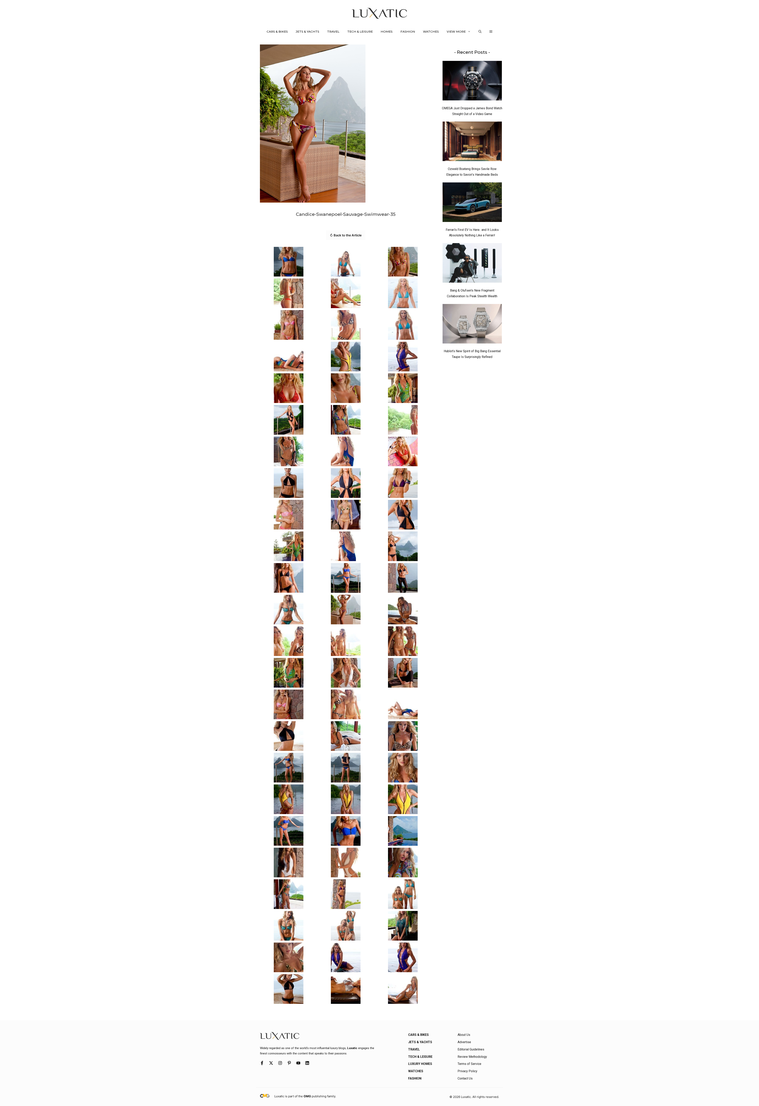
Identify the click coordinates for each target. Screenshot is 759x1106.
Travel (333, 31)
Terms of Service (469, 1064)
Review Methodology (472, 1057)
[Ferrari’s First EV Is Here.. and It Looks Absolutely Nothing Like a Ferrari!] (472, 203)
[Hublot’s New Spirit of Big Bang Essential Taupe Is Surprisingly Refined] (472, 324)
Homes (387, 31)
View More (456, 31)
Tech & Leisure (360, 31)
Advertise (464, 1042)
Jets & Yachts (307, 31)
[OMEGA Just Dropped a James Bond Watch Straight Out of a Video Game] (472, 81)
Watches (431, 31)
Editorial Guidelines (471, 1049)
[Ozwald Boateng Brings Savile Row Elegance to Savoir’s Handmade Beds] (472, 142)
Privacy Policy (467, 1071)
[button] (480, 32)
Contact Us (465, 1078)
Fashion (407, 31)
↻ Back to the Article (346, 235)
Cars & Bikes (277, 31)
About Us (464, 1035)
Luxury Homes (420, 1064)
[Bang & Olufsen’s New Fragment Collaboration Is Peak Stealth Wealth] (472, 264)
